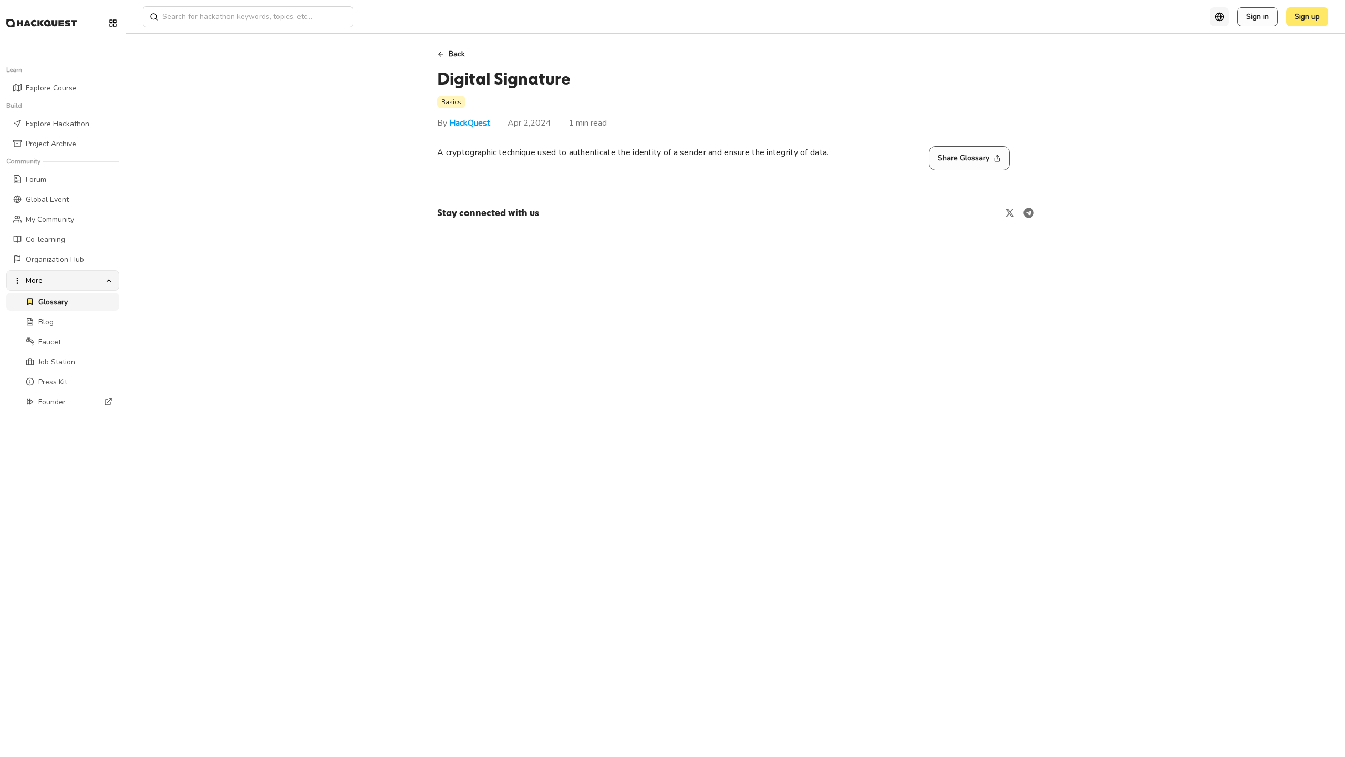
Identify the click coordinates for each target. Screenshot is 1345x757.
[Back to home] (41, 23)
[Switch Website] (113, 23)
